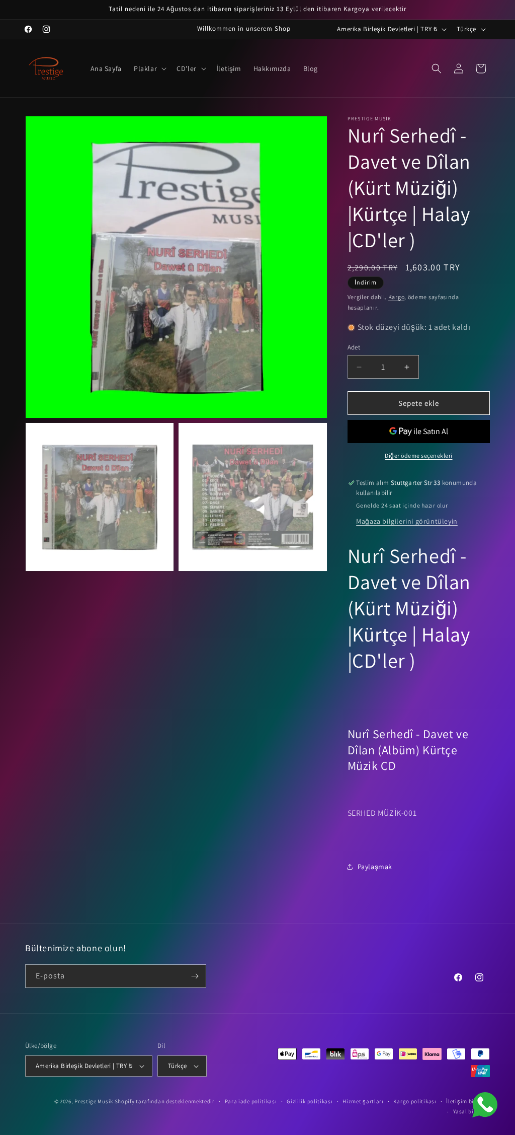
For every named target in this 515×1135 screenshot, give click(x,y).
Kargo (396, 297)
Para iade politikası (251, 1101)
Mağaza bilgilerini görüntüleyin (407, 521)
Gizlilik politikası (309, 1101)
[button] (149, 68)
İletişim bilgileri (468, 1101)
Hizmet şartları (363, 1101)
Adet (354, 347)
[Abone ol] (195, 976)
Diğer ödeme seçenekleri (419, 455)
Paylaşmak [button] (375, 866)
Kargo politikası (414, 1101)
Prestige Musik (93, 1101)
